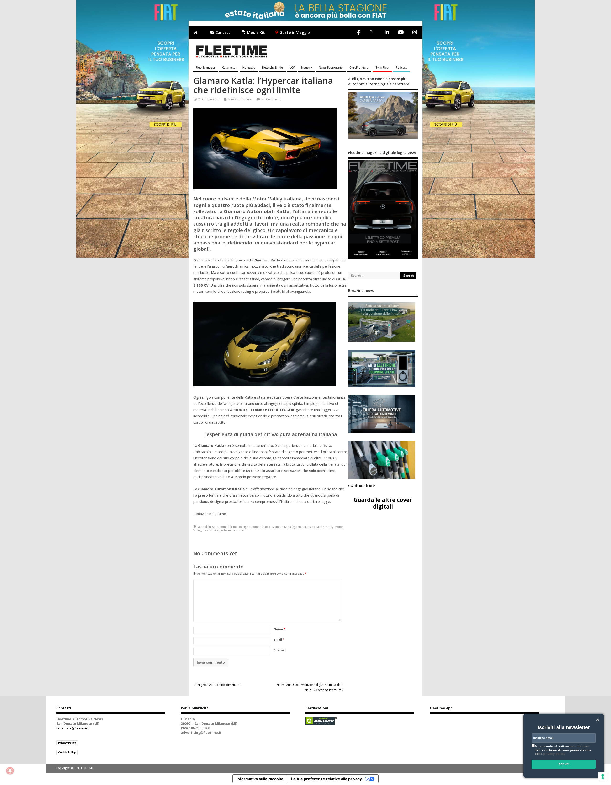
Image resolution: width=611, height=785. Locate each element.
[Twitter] (372, 33)
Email (279, 640)
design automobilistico (254, 527)
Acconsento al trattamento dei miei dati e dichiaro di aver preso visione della (563, 750)
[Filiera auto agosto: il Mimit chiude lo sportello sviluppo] (382, 414)
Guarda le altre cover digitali (383, 503)
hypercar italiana (303, 527)
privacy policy (554, 754)
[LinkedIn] (386, 32)
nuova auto (210, 530)
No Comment (270, 99)
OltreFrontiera (359, 67)
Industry (306, 67)
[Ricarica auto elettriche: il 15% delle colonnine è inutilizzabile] (382, 368)
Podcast (401, 67)
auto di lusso (207, 527)
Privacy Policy (67, 742)
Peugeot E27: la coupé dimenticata (219, 685)
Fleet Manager (205, 67)
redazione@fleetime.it (73, 728)
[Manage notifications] (10, 770)
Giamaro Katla (281, 527)
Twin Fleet (382, 67)
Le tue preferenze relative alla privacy (326, 778)
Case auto (229, 67)
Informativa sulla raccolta (260, 778)
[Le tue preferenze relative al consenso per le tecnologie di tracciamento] (602, 776)
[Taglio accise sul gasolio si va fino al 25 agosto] (382, 460)
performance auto (231, 530)
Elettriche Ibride (272, 67)
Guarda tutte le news (362, 486)
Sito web (280, 650)
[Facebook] (358, 32)
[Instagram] (414, 32)
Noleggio (248, 67)
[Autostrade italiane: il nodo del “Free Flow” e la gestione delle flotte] (382, 321)
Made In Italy (324, 527)
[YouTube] (401, 32)
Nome (279, 629)
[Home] (197, 33)
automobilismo (227, 527)
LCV (292, 67)
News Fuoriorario (331, 67)
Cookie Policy (67, 752)
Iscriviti (564, 764)
